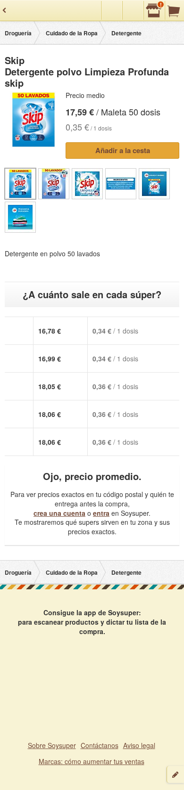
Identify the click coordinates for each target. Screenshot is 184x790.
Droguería (18, 33)
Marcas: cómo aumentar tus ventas (91, 761)
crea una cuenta (59, 513)
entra (101, 513)
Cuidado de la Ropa (72, 33)
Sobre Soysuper (52, 745)
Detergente (126, 33)
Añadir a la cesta (122, 150)
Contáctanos (99, 745)
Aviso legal (139, 745)
